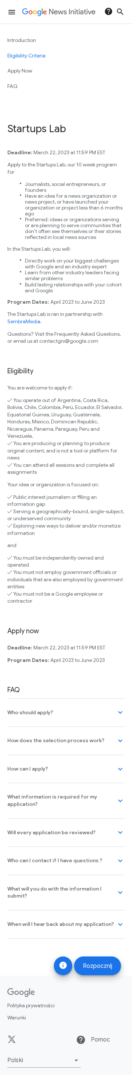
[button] (44, 1060)
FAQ (12, 86)
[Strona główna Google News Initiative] (58, 12)
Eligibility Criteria (26, 55)
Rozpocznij (97, 966)
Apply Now (19, 70)
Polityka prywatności (31, 1005)
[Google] (21, 992)
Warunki (16, 1017)
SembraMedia (23, 321)
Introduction (21, 40)
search (120, 11)
